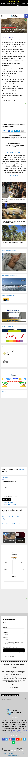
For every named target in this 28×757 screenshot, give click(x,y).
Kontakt (24, 3)
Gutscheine (9, 3)
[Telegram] (24, 739)
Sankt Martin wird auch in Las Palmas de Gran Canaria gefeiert (13, 200)
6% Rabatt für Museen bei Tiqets (14, 664)
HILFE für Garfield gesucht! (9, 250)
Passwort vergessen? (8, 502)
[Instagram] (10, 739)
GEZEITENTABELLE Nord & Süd (9, 275)
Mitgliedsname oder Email (9, 481)
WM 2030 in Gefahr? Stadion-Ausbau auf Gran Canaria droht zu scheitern (13, 221)
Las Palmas (5, 126)
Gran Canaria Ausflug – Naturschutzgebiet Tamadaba (12, 243)
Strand (11, 126)
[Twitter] (6, 739)
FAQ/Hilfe (2, 3)
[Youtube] (17, 739)
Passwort (4, 487)
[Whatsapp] (13, 742)
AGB (23, 753)
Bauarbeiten (11, 124)
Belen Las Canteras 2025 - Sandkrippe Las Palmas (9, 534)
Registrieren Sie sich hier (9, 504)
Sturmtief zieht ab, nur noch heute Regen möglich (14, 146)
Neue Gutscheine (6, 370)
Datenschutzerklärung (13, 755)
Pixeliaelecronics (15, 750)
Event (17, 124)
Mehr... (3, 363)
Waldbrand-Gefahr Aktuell (9, 306)
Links (14, 3)
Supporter (21, 469)
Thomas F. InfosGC (14, 152)
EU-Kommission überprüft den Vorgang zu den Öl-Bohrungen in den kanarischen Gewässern (14, 138)
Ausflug (5, 124)
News (14, 27)
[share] (12, 534)
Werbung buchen (19, 4)
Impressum (17, 753)
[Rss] (20, 739)
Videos (22, 750)
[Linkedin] (13, 739)
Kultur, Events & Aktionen (7, 27)
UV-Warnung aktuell (7, 326)
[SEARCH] (25, 699)
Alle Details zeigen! (14, 687)
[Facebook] (3, 739)
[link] (5, 534)
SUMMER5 (15, 667)
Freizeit (22, 124)
